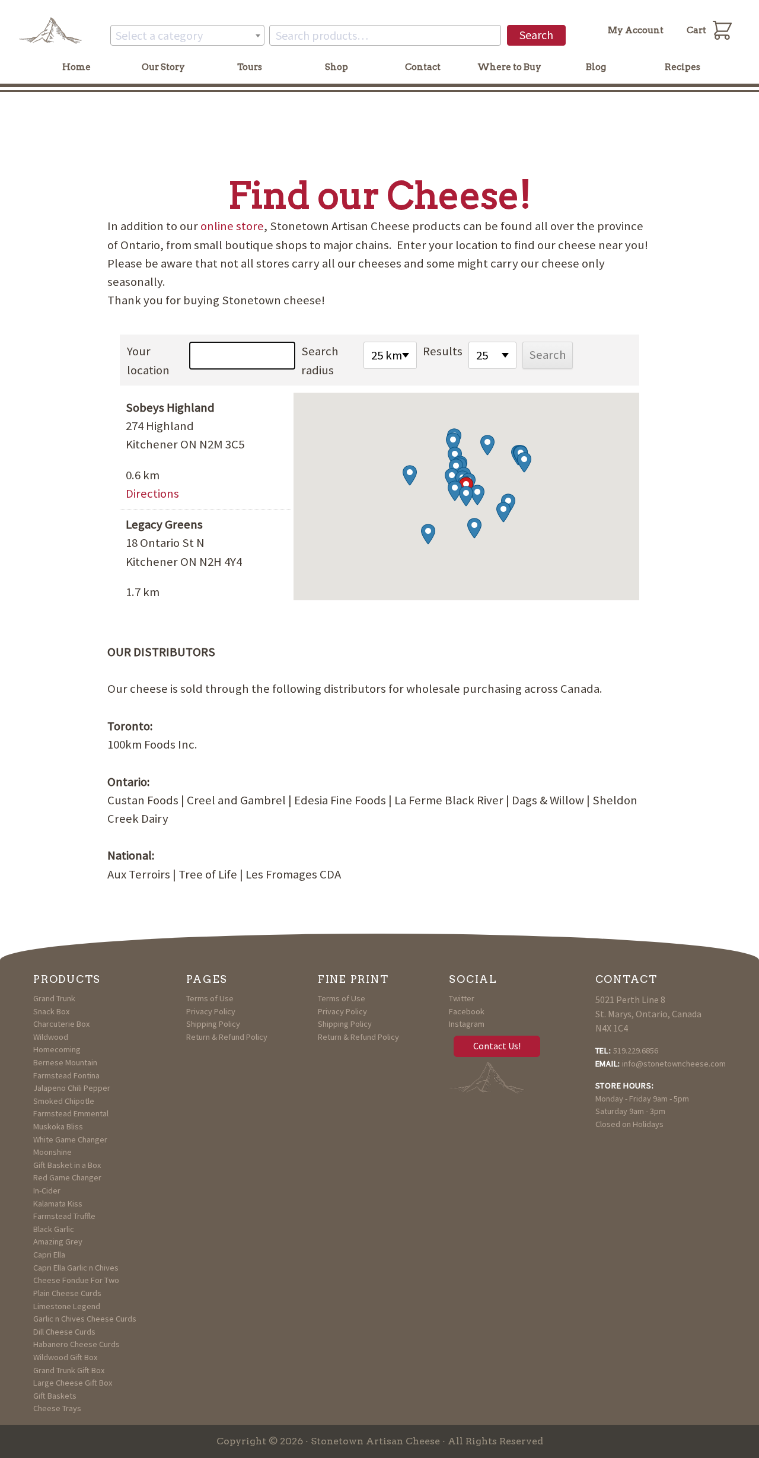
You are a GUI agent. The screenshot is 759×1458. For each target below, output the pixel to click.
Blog (596, 67)
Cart (696, 30)
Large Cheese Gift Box (72, 1382)
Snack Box (51, 1011)
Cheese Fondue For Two (76, 1280)
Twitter (461, 998)
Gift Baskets (54, 1395)
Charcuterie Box (61, 1023)
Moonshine (52, 1152)
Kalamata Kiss (57, 1203)
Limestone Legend (66, 1306)
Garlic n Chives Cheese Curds (84, 1318)
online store (232, 226)
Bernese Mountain (65, 1062)
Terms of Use (210, 998)
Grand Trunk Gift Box (68, 1370)
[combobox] (187, 35)
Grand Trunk (54, 998)
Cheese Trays (57, 1408)
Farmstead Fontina (66, 1075)
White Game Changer (70, 1139)
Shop (336, 67)
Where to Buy (509, 67)
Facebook (466, 1011)
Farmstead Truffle (64, 1216)
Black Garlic (53, 1229)
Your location (148, 360)
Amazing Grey (57, 1241)
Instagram (466, 1023)
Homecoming (57, 1049)
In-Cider (46, 1190)
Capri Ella (49, 1254)
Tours (249, 67)
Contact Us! (497, 1046)
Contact (423, 67)
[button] (466, 496)
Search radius (320, 360)
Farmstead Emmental (71, 1113)
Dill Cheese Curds (64, 1331)
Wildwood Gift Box (65, 1357)
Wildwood (50, 1037)
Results (443, 351)
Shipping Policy (213, 1023)
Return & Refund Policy (226, 1037)
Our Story (163, 67)
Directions (152, 493)
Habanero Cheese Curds (76, 1344)
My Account (636, 30)
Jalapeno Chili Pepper (71, 1088)
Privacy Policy (210, 1011)
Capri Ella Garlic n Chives (76, 1267)
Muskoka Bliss (58, 1126)
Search (536, 34)
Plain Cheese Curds (67, 1293)
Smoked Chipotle (63, 1101)
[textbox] (187, 35)
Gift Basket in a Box (67, 1165)
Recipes (682, 67)
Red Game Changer (67, 1177)
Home (76, 67)
